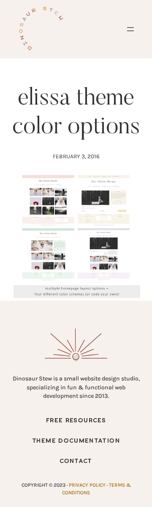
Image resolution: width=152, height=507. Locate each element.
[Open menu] (130, 29)
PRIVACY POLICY (87, 485)
